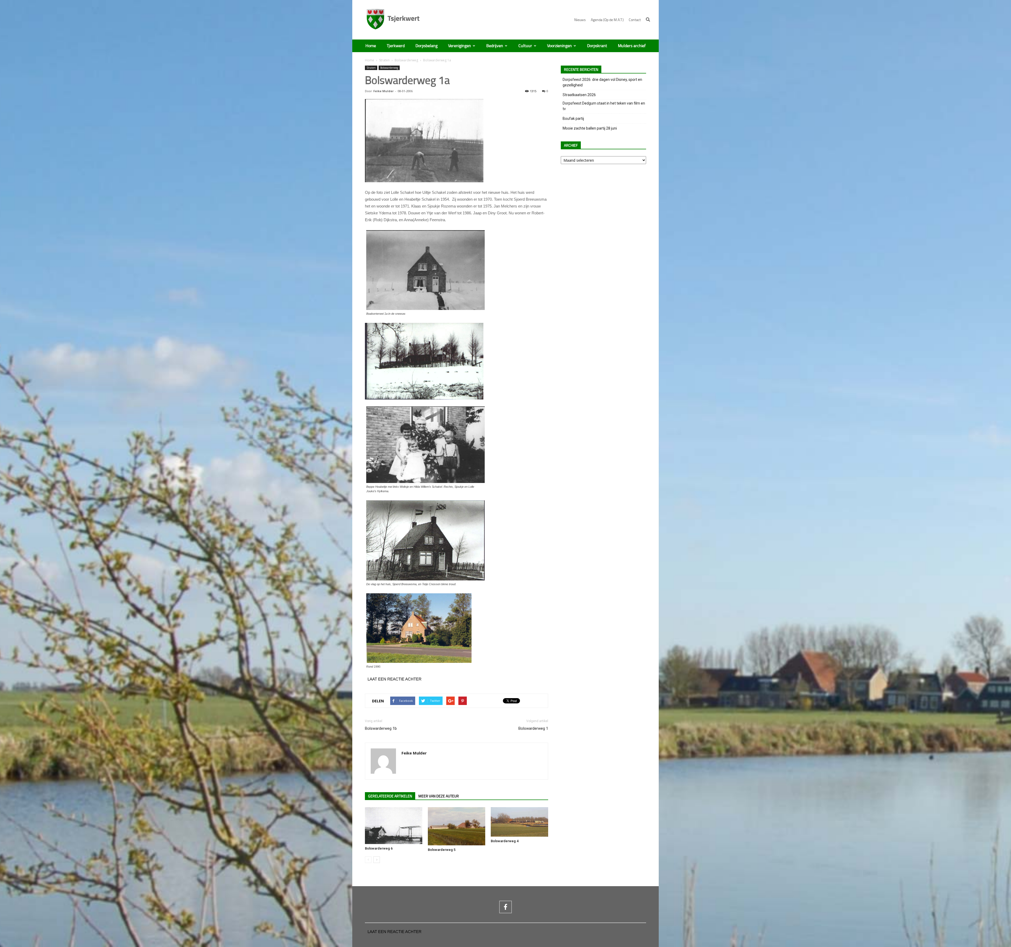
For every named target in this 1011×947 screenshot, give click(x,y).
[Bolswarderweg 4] (519, 822)
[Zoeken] (648, 19)
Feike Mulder (383, 91)
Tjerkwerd (396, 46)
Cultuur (525, 46)
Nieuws (580, 20)
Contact (635, 20)
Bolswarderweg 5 (441, 850)
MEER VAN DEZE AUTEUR (438, 796)
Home (370, 46)
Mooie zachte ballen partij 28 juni (590, 128)
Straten (384, 60)
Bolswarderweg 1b (381, 728)
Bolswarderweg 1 (533, 728)
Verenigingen (459, 46)
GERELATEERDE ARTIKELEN (390, 796)
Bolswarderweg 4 (504, 841)
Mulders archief (632, 46)
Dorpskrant (597, 46)
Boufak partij (573, 118)
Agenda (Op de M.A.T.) (607, 20)
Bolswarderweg (406, 60)
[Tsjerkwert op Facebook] (505, 907)
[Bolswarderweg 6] (393, 825)
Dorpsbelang (426, 46)
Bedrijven (494, 46)
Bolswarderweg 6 (379, 848)
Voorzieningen (559, 46)
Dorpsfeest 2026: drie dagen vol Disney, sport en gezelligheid (602, 82)
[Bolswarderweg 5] (456, 826)
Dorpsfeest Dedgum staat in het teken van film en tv (604, 106)
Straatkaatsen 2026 (579, 95)
